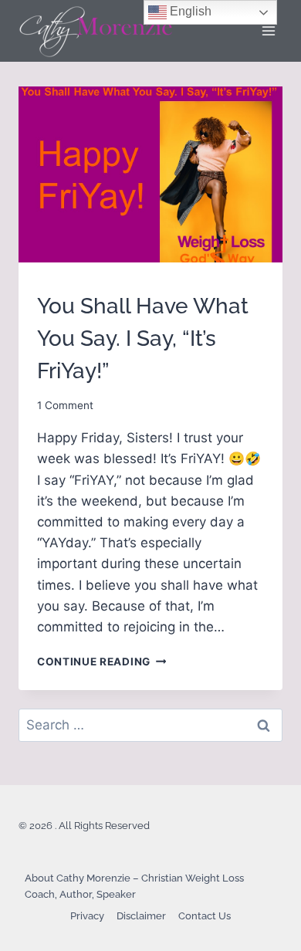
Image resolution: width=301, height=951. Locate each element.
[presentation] (150, 174)
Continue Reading (101, 661)
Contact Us (204, 916)
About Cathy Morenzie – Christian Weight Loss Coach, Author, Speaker (134, 886)
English (189, 11)
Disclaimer (141, 916)
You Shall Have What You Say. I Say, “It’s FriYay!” (143, 338)
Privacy (87, 916)
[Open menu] (268, 30)
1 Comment (65, 405)
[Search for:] (150, 725)
